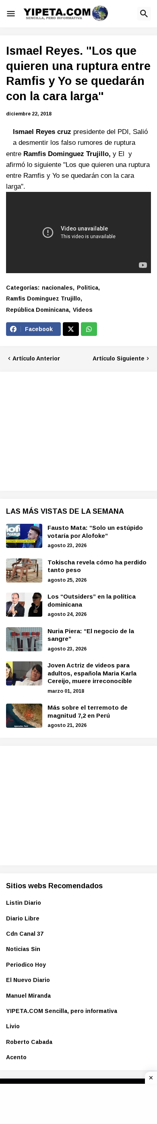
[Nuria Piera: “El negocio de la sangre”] (24, 639)
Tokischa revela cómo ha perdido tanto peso (97, 566)
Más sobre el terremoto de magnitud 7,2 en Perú (88, 711)
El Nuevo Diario (28, 980)
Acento (16, 1057)
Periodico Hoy (26, 964)
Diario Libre (22, 918)
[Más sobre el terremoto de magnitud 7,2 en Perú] (24, 716)
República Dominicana (37, 310)
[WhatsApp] (89, 329)
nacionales (57, 287)
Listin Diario (23, 903)
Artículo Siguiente (119, 358)
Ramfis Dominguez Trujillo (43, 298)
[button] (11, 14)
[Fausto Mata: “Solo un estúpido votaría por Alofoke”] (24, 536)
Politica (87, 287)
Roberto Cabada (29, 1042)
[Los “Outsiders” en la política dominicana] (24, 605)
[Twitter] (71, 329)
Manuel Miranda (28, 995)
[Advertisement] (66, 430)
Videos (83, 310)
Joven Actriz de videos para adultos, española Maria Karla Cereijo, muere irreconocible (92, 673)
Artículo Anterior (36, 358)
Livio (13, 1026)
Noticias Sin (23, 949)
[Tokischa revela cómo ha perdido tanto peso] (24, 570)
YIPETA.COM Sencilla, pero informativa (61, 1011)
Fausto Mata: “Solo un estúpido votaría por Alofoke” (95, 531)
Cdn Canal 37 (24, 933)
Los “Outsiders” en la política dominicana (92, 600)
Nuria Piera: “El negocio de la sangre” (91, 635)
